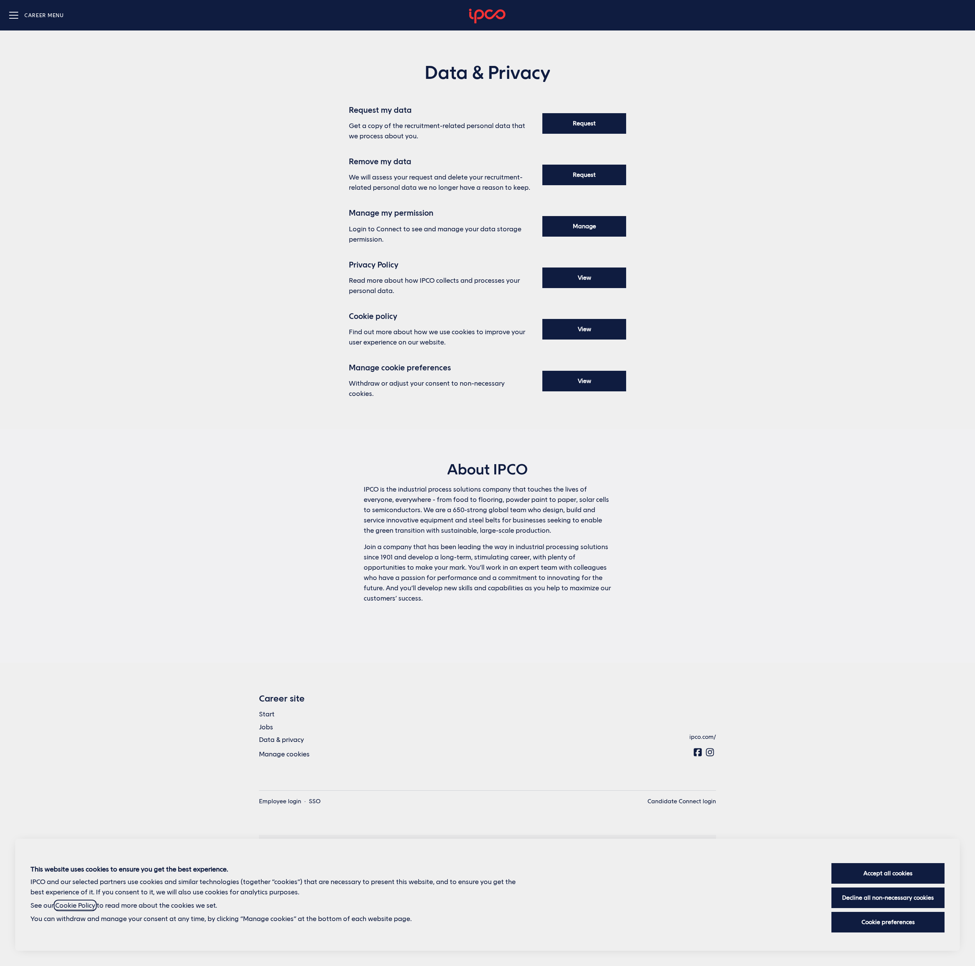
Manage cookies (284, 754)
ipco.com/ (702, 736)
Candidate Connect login (681, 801)
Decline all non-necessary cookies (888, 897)
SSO (315, 801)
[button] (584, 381)
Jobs (266, 727)
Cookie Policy (75, 905)
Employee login (280, 801)
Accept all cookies (888, 873)
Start (267, 714)
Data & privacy (281, 739)
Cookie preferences (888, 922)
